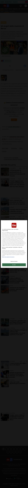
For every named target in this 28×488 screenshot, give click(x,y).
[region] (14, 244)
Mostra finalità (14, 261)
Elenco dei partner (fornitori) (8, 256)
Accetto (14, 264)
